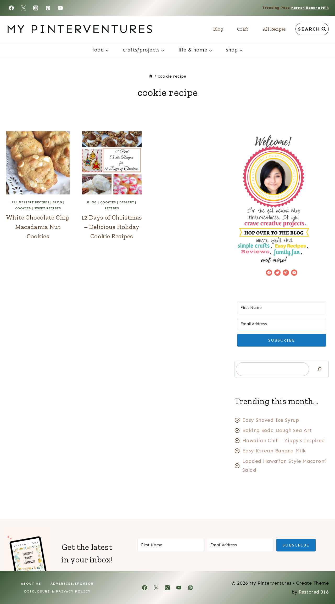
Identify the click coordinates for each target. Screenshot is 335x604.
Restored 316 (314, 592)
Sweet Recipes (47, 208)
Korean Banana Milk (310, 7)
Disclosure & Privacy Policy (57, 591)
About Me (31, 583)
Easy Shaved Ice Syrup (270, 420)
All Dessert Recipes (30, 202)
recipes (111, 208)
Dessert (126, 202)
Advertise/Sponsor (72, 583)
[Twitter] (24, 8)
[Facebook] (11, 8)
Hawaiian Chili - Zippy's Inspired (283, 441)
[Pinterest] (48, 8)
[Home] (151, 76)
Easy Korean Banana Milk (274, 451)
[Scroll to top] (322, 583)
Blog (218, 29)
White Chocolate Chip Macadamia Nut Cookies (38, 227)
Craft (242, 29)
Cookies (23, 208)
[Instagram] (36, 8)
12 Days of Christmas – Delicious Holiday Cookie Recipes (111, 227)
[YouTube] (60, 8)
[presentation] (38, 162)
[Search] (319, 369)
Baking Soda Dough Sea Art (277, 430)
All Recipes (274, 29)
